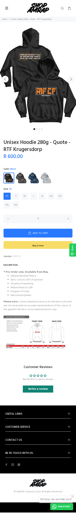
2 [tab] (37, 129)
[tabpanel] (38, 77)
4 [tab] (42, 129)
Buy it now (38, 246)
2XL (51, 196)
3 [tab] (39, 129)
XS (7, 196)
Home (4, 19)
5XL (16, 205)
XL (42, 196)
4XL (7, 205)
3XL (60, 196)
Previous (5, 79)
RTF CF (17, 256)
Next (71, 79)
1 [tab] (34, 129)
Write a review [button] (38, 389)
